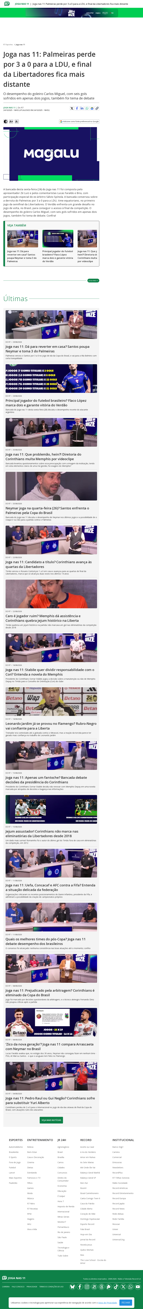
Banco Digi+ (118, 1147)
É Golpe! (61, 1196)
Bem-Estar (32, 1152)
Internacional (63, 1211)
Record (86, 1140)
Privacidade (32, 1286)
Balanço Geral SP (88, 1177)
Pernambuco (63, 1227)
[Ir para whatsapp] (130, 1287)
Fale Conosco (18, 1286)
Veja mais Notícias (51, 1120)
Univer (115, 1229)
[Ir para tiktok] (116, 1287)
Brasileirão (14, 1152)
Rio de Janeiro (64, 1232)
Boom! (83, 1188)
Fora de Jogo (15, 1162)
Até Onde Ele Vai (87, 1167)
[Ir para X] (123, 1287)
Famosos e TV (33, 1177)
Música (30, 1198)
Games (30, 1188)
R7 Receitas (32, 1208)
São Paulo (62, 1237)
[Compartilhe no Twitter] (71, 108)
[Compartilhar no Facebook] (76, 108)
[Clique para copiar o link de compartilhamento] (97, 108)
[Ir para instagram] (87, 1287)
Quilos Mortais (87, 1250)
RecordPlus (117, 1172)
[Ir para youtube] (138, 1287)
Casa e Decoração (35, 1157)
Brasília (61, 1157)
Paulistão (13, 1183)
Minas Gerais (63, 1216)
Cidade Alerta (86, 1208)
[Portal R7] (6, 3)
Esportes (16, 1140)
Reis (82, 1255)
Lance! (12, 1172)
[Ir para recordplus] (109, 1287)
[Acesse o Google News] (92, 108)
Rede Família (118, 1219)
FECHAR (126, 1302)
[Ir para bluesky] (72, 1287)
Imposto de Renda (66, 1206)
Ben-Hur (84, 1183)
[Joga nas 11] (71, 13)
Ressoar (116, 1224)
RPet (29, 1213)
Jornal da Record (87, 1239)
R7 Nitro (31, 1203)
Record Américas (120, 1188)
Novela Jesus (86, 1244)
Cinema (30, 1162)
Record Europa (119, 1198)
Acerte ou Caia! (87, 1147)
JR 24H (62, 1140)
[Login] (138, 3)
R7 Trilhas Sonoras (120, 1177)
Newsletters (117, 1167)
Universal (116, 1234)
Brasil (60, 1152)
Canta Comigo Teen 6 (90, 1198)
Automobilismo (16, 1147)
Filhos (30, 1183)
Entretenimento (40, 1140)
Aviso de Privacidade (107, 1302)
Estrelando (32, 1172)
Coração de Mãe (87, 1213)
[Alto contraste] (5, 121)
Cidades (61, 1167)
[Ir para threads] (101, 1287)
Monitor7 (62, 1222)
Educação (62, 1191)
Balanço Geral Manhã (90, 1172)
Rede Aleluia (117, 1213)
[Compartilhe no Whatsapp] (87, 108)
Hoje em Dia (86, 1234)
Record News (118, 1208)
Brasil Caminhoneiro (89, 1193)
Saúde (60, 1242)
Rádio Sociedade (119, 1183)
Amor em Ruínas (87, 1157)
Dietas (30, 1167)
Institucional (123, 1140)
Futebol (12, 1167)
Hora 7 (61, 1201)
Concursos (62, 1172)
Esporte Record (87, 1224)
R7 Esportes (8, 44)
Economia (62, 1186)
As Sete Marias (87, 1162)
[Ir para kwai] (94, 1287)
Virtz (29, 1224)
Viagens (30, 1219)
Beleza (30, 1147)
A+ (11, 121)
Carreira (116, 1152)
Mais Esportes (15, 1177)
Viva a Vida (32, 1229)
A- (16, 121)
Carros (61, 1162)
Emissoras (117, 1162)
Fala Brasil (85, 1229)
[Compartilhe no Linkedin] (82, 108)
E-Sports (13, 1157)
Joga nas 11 (22, 3)
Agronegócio (63, 1147)
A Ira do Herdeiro (88, 1152)
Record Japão (118, 1203)
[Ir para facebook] (80, 1287)
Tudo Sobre (63, 1255)
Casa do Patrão (87, 1203)
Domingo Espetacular (90, 1219)
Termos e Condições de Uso (51, 1286)
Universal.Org (118, 1239)
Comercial (116, 1157)
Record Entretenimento (123, 1193)
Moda (30, 1193)
